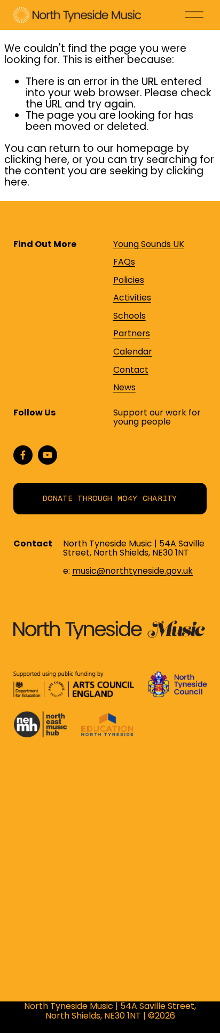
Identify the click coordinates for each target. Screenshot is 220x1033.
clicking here (35, 159)
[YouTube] (47, 455)
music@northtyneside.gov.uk (132, 571)
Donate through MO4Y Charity (110, 498)
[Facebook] (23, 455)
